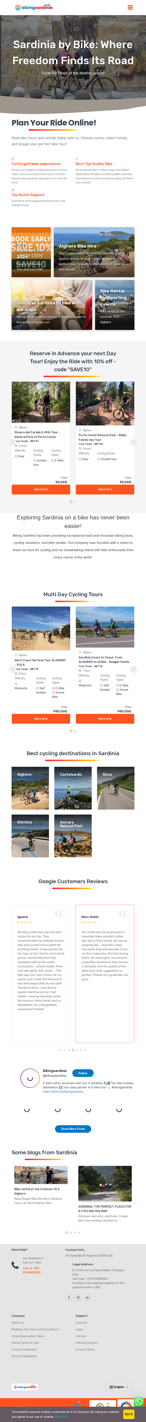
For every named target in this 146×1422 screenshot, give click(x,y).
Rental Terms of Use (25, 1342)
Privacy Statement (24, 1349)
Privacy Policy (85, 1349)
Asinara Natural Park (71, 824)
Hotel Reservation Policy (28, 1336)
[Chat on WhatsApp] (139, 1401)
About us (18, 1322)
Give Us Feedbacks (24, 1356)
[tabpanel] (41, 438)
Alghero (24, 774)
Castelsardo (71, 774)
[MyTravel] (26, 1387)
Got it (129, 1414)
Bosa (107, 774)
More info (61, 1416)
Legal (79, 1329)
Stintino (24, 822)
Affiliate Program (87, 1342)
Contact (81, 1336)
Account (81, 1322)
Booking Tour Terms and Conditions (35, 1329)
